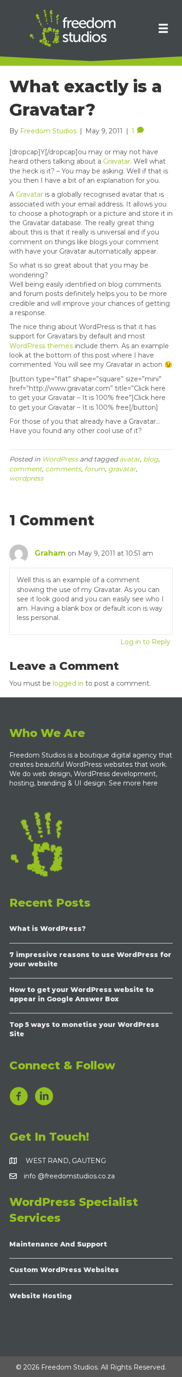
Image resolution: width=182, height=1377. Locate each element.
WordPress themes (41, 346)
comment (25, 469)
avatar (129, 459)
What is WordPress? (47, 928)
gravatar (122, 469)
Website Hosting (40, 1296)
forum (94, 469)
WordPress (60, 459)
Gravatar (116, 161)
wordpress (26, 478)
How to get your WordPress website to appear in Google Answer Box (81, 994)
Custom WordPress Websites (64, 1270)
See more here (134, 783)
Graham (50, 553)
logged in (68, 683)
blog (150, 459)
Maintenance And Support (58, 1244)
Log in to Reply (145, 642)
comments (63, 469)
